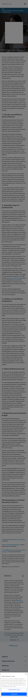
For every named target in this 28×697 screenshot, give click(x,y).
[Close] (26, 674)
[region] (14, 684)
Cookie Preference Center (14, 689)
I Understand (14, 694)
